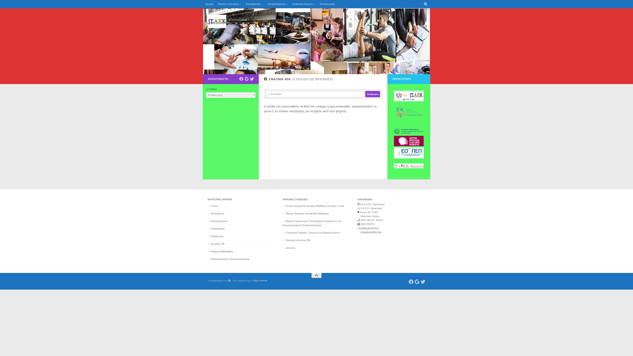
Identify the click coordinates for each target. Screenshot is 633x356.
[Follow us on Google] (247, 79)
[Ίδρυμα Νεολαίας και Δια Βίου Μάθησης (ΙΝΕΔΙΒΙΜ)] (409, 145)
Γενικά (214, 206)
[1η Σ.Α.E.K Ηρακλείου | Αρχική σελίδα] (217, 21)
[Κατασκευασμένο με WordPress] (229, 281)
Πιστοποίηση (217, 228)
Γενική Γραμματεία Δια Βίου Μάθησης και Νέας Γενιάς (315, 206)
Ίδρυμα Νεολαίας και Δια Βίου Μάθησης (307, 213)
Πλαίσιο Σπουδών (228, 4)
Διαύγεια (290, 247)
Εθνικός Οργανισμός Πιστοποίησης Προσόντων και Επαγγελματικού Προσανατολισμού (312, 223)
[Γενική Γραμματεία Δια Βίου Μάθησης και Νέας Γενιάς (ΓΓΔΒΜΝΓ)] (409, 122)
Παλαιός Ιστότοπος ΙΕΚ (298, 240)
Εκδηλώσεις (217, 236)
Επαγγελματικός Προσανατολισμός (230, 259)
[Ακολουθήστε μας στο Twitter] (252, 79)
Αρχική (209, 4)
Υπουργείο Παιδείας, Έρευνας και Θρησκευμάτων (313, 232)
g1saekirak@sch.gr (368, 228)
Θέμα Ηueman (260, 280)
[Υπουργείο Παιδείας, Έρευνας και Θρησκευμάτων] (409, 134)
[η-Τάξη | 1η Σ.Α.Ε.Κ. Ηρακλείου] (409, 100)
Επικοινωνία (327, 4)
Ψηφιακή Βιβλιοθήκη (222, 251)
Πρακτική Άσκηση (302, 4)
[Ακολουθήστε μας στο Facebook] (241, 79)
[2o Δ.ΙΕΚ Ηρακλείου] (409, 167)
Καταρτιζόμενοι (276, 4)
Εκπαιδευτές (253, 4)
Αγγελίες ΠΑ (217, 243)
